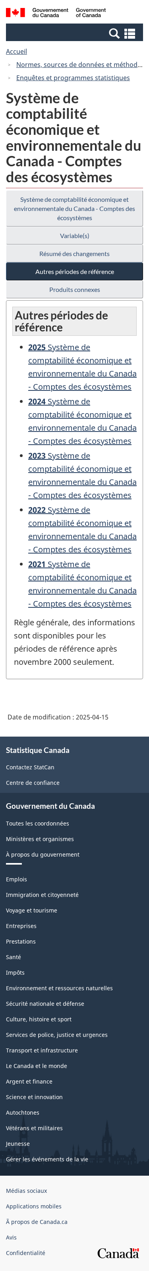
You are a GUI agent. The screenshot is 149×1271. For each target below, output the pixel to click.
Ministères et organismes (40, 839)
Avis (11, 1237)
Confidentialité (25, 1253)
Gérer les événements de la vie (47, 1159)
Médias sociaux (26, 1190)
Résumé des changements (74, 253)
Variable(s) (74, 235)
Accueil (16, 51)
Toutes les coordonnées (37, 823)
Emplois (16, 879)
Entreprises (21, 926)
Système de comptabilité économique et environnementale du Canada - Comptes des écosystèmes (74, 208)
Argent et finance (29, 1081)
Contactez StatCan (30, 767)
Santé (13, 957)
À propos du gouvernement (42, 854)
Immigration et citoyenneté (42, 895)
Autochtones (22, 1112)
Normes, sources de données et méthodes (80, 64)
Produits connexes (74, 289)
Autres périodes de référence (74, 271)
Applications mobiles (34, 1206)
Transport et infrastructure (42, 1050)
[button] (75, 33)
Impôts (15, 972)
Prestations (21, 941)
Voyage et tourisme (31, 910)
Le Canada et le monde (36, 1066)
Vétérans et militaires (34, 1128)
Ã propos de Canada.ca (37, 1222)
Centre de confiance (33, 782)
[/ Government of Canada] (56, 14)
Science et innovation (34, 1097)
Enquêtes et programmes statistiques (73, 77)
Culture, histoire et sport (39, 1019)
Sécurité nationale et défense (45, 1003)
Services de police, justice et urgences (57, 1034)
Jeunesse (18, 1143)
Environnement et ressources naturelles (59, 988)
